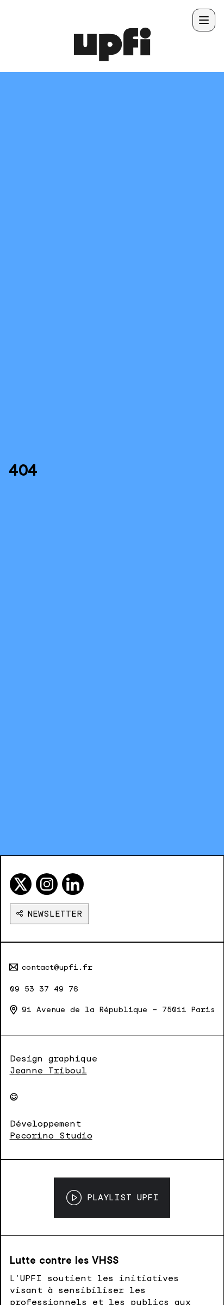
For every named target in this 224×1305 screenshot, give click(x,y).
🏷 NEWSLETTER (49, 914)
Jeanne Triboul (48, 1070)
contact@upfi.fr (57, 967)
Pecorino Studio (51, 1135)
